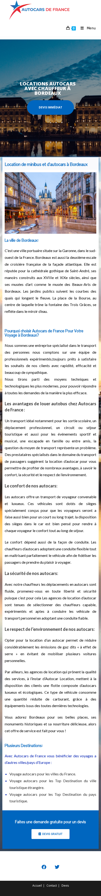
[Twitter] (57, 867)
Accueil (37, 886)
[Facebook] (44, 867)
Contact (52, 886)
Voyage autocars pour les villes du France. (42, 774)
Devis (65, 886)
